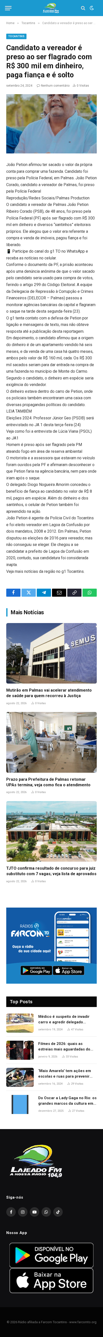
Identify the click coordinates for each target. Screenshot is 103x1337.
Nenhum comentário (55, 85)
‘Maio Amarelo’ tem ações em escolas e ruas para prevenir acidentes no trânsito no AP (64, 1076)
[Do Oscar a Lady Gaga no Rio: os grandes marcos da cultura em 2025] (20, 1104)
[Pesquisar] (83, 8)
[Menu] (8, 8)
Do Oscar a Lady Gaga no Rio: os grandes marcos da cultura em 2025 (67, 1103)
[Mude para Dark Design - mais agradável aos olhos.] (91, 8)
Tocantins (16, 36)
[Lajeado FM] (51, 8)
